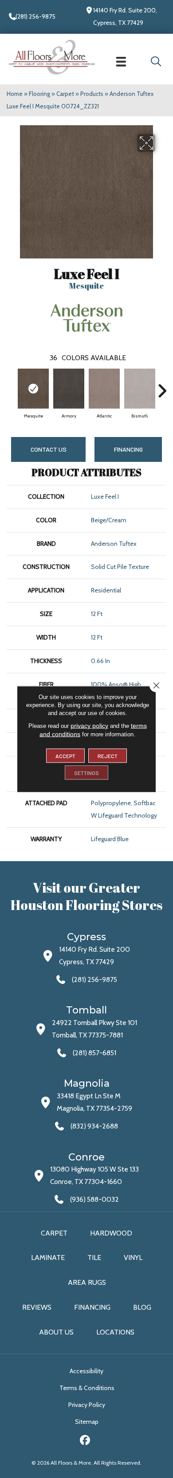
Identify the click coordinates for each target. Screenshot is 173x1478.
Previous (11, 386)
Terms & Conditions (86, 1388)
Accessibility (86, 1371)
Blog (142, 1307)
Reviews (36, 1307)
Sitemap (86, 1422)
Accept (65, 756)
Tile (94, 1257)
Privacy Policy (86, 1405)
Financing (92, 1307)
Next (162, 386)
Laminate (48, 1257)
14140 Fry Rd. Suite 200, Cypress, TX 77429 (125, 16)
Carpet (65, 93)
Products (91, 93)
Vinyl (133, 1257)
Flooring (39, 93)
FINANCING (128, 449)
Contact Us (49, 449)
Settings (86, 773)
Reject (108, 756)
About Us (56, 1332)
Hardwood (111, 1233)
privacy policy (89, 725)
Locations (115, 1332)
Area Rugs (87, 1282)
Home (15, 93)
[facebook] (85, 1441)
